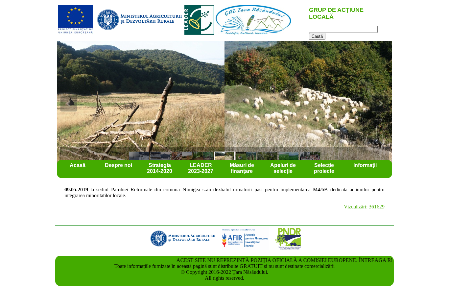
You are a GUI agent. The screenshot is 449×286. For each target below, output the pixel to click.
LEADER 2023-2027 (200, 168)
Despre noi (118, 165)
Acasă (77, 165)
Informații (365, 165)
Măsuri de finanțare (242, 168)
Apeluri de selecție (283, 168)
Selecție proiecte (324, 168)
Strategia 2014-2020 (159, 168)
